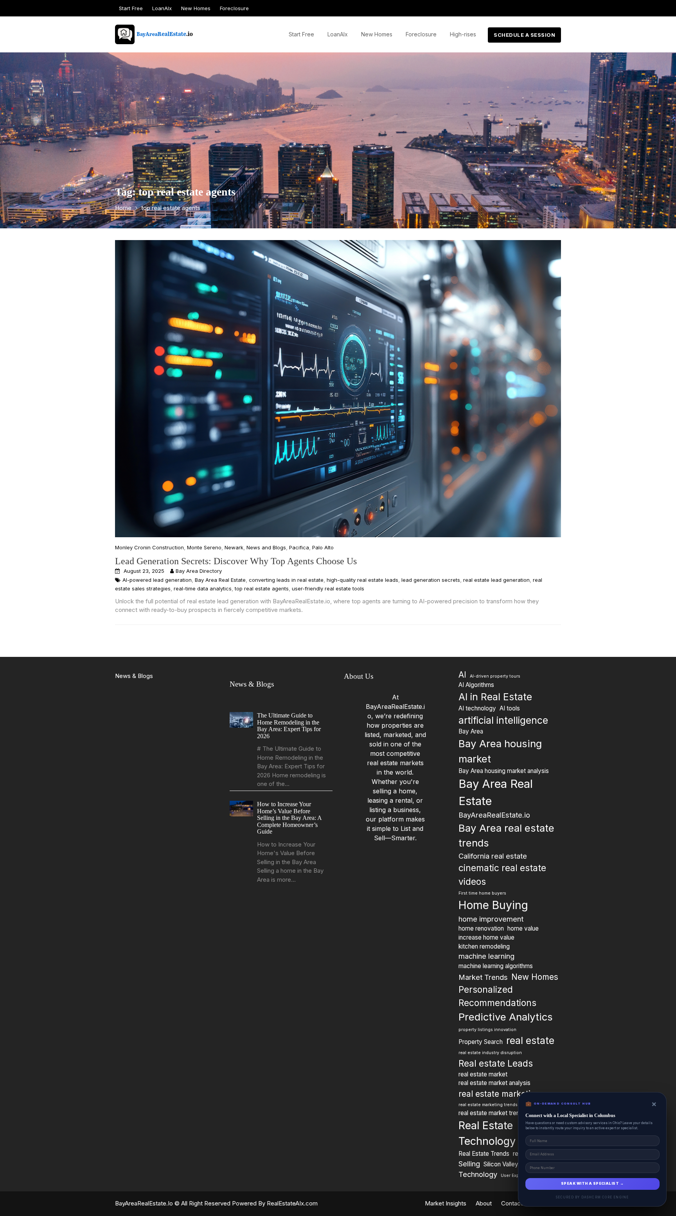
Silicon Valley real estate (516, 1164)
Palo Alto (323, 547)
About (484, 1203)
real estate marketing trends (488, 1104)
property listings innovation (487, 1029)
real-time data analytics (203, 588)
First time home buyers (482, 893)
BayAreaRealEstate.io (494, 815)
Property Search (480, 1042)
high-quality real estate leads (362, 580)
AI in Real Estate (495, 697)
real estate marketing (499, 1094)
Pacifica (299, 547)
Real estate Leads (495, 1063)
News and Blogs (266, 547)
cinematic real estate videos (502, 874)
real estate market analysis (494, 1083)
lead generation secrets (430, 580)
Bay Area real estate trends (506, 835)
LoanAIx (162, 8)
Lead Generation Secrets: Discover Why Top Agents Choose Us (236, 561)
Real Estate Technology (487, 1133)
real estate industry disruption (490, 1052)
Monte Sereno (204, 547)
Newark (234, 547)
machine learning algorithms (495, 966)
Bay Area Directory (199, 571)
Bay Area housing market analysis (503, 771)
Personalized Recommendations (497, 996)
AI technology (477, 708)
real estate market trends (492, 1113)
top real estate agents (262, 588)
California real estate (492, 856)
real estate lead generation (496, 580)
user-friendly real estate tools (328, 588)
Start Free (131, 8)
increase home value (486, 937)
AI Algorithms (476, 685)
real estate (530, 1040)
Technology (477, 1174)
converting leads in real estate (286, 580)
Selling (469, 1163)
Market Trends (483, 977)
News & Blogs (134, 676)
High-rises (463, 34)
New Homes (195, 8)
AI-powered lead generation (157, 580)
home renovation (481, 928)
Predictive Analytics (505, 1017)
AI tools (510, 708)
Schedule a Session (524, 35)
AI (462, 675)
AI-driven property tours (495, 676)
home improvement (490, 919)
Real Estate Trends (483, 1153)
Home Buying (493, 905)
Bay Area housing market (500, 751)
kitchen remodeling (484, 946)
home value (523, 928)
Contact (512, 1203)
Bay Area (470, 731)
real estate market (482, 1074)
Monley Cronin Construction (149, 547)
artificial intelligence (503, 720)
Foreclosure (234, 8)
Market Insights (445, 1203)
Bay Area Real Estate (220, 580)
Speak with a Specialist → (592, 1184)
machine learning (486, 956)
